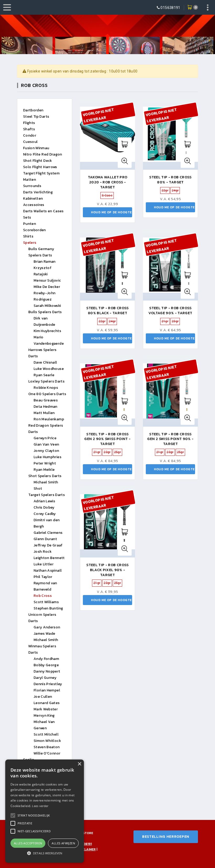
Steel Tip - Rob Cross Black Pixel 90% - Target (107, 570)
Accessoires (33, 205)
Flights (29, 123)
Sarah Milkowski (47, 305)
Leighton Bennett (49, 558)
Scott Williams (46, 602)
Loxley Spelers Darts (46, 381)
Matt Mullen (44, 413)
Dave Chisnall (45, 362)
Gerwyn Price (45, 438)
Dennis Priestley (48, 684)
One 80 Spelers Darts (47, 394)
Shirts (28, 236)
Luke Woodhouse (49, 368)
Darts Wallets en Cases (43, 211)
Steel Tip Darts (36, 116)
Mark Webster (46, 709)
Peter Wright (45, 463)
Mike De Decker (47, 287)
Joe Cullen (43, 696)
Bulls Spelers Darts (45, 312)
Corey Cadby (45, 513)
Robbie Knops (46, 387)
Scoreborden (34, 230)
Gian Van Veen (46, 444)
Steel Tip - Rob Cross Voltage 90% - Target (170, 310)
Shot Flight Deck (37, 160)
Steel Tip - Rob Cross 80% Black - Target (107, 310)
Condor (29, 135)
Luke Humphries (47, 457)
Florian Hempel (47, 690)
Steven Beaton (47, 747)
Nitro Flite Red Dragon (42, 154)
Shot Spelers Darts (44, 476)
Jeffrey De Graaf (48, 545)
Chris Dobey (44, 507)
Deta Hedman (45, 406)
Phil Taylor (43, 577)
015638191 (170, 8)
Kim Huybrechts (47, 331)
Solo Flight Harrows (40, 167)
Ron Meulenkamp (49, 419)
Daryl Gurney (45, 677)
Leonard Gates (47, 703)
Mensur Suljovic (47, 280)
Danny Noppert (47, 671)
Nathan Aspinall (48, 570)
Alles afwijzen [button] (63, 843)
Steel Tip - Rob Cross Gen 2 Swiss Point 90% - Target (170, 439)
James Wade (44, 633)
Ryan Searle (44, 375)
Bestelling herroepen (165, 836)
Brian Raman (45, 261)
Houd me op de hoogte (111, 212)
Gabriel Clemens (48, 532)
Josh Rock (43, 551)
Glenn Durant (45, 539)
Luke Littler (43, 564)
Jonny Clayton (46, 450)
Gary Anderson (47, 627)
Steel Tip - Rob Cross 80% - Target (170, 179)
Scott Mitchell (46, 734)
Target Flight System (41, 173)
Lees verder (40, 806)
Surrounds (32, 186)
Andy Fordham (46, 659)
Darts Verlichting (38, 192)
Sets (27, 217)
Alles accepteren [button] (28, 843)
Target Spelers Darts (46, 495)
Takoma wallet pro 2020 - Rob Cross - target (107, 182)
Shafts (29, 129)
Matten (29, 179)
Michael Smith (46, 640)
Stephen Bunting (48, 608)
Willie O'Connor (47, 753)
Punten (29, 223)
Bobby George (46, 665)
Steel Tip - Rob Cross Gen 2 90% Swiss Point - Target (107, 439)
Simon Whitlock (47, 740)
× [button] (79, 764)
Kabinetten (33, 198)
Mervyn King (44, 715)
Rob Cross (43, 595)
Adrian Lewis (44, 501)
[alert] (44, 811)
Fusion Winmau (36, 148)
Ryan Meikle (44, 469)
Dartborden (33, 110)
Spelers (29, 242)
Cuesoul (30, 141)
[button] (34, 815)
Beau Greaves (46, 400)
